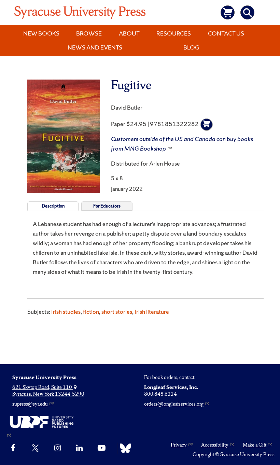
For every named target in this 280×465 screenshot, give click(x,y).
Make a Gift (254, 445)
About (129, 33)
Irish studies (66, 311)
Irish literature (152, 311)
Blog (191, 47)
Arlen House (164, 163)
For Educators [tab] (107, 206)
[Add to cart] (206, 124)
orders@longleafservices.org (174, 404)
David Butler (126, 107)
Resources (173, 33)
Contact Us (226, 33)
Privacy (179, 445)
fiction (91, 311)
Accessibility (214, 445)
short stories (116, 311)
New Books (41, 33)
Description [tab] (53, 206)
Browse (89, 33)
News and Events (95, 47)
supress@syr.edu (30, 404)
